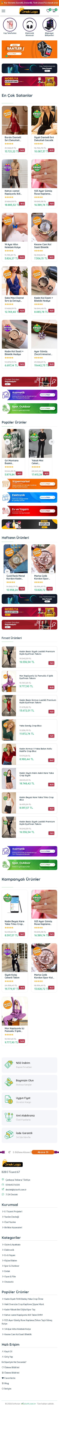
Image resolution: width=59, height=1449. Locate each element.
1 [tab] (6, 56)
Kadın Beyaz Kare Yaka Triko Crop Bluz (36, 798)
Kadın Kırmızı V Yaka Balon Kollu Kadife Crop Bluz (35, 749)
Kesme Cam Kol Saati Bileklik (42, 245)
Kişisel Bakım (10, 1260)
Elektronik (9, 1250)
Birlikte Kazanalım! (13, 1227)
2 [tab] (9, 56)
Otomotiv (9, 1281)
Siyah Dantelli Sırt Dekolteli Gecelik (44, 138)
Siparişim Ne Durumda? (15, 1362)
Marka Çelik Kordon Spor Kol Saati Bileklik (41, 577)
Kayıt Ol (8, 1351)
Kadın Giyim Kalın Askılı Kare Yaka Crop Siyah (36, 774)
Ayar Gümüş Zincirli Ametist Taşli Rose (42, 352)
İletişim (7, 1388)
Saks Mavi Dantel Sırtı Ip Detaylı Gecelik (14, 299)
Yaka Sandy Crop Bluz (30, 725)
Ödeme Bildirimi (11, 1367)
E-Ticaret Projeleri (13, 1211)
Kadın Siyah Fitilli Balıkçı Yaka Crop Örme (23, 1299)
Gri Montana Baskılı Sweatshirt (11, 462)
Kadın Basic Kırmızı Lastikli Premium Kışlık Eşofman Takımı (37, 701)
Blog (6, 1383)
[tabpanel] (29, 49)
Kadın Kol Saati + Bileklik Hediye (43, 299)
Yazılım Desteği (11, 1216)
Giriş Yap (8, 1356)
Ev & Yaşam (9, 1255)
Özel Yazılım (10, 1222)
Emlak (7, 1271)
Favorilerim (9, 1378)
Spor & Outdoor (11, 1265)
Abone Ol (43, 1152)
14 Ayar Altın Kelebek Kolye (13, 245)
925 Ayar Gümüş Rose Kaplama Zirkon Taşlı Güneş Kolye (43, 192)
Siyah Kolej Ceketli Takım (12, 976)
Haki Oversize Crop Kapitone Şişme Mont (24, 1304)
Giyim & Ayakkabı (12, 1244)
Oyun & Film (10, 1276)
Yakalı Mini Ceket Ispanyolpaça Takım (39, 462)
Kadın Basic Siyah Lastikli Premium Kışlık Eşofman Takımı (37, 652)
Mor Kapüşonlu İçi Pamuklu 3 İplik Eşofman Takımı (36, 677)
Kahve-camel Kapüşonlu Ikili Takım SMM (12, 192)
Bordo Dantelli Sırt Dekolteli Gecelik (13, 138)
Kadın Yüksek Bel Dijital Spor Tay (19, 1309)
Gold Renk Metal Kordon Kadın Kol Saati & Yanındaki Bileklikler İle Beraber (15, 577)
